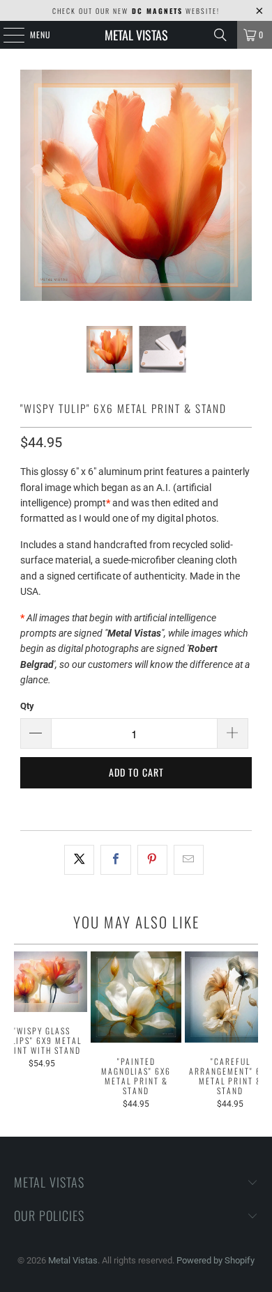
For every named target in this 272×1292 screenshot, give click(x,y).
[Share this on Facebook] (115, 859)
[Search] (220, 35)
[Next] (241, 187)
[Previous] (31, 187)
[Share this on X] (79, 859)
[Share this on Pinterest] (152, 859)
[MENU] (6, 35)
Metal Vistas (136, 35)
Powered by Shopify (215, 1260)
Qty (27, 706)
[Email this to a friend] (189, 859)
